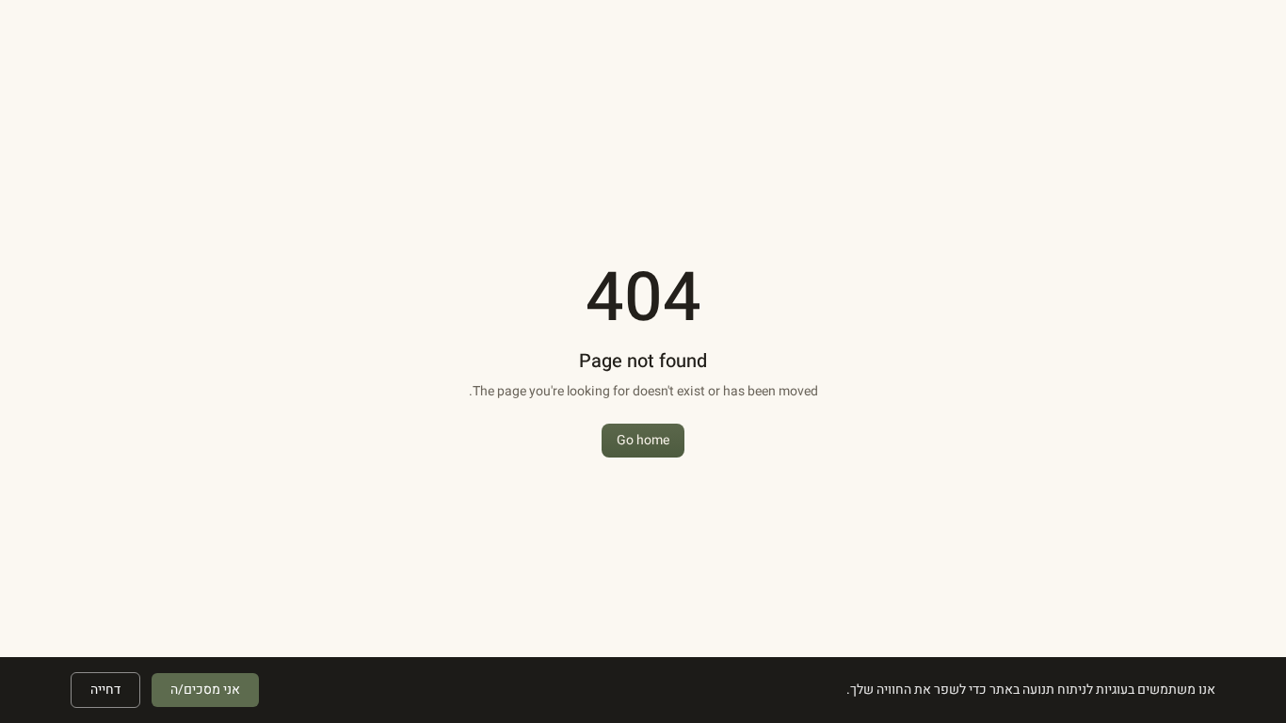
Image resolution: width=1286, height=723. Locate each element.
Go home (643, 440)
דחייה (105, 689)
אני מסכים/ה (205, 689)
